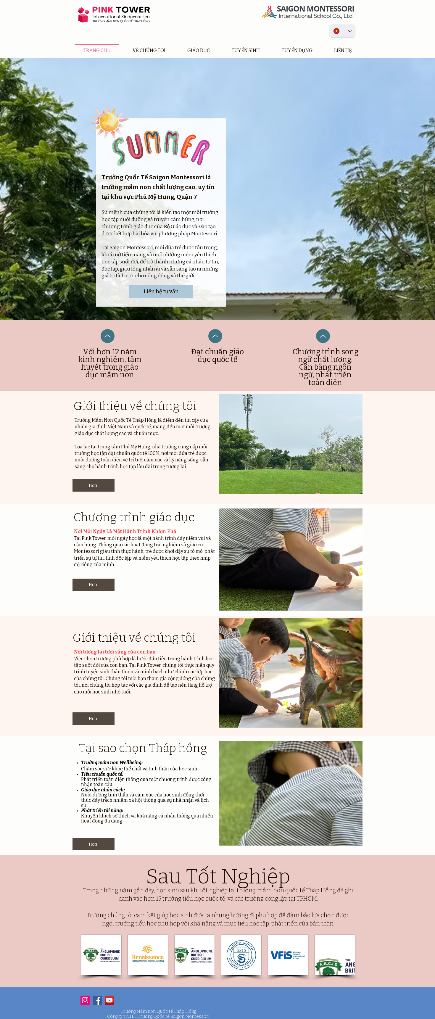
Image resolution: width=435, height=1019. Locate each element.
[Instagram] (85, 1000)
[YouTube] (109, 1000)
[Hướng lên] (108, 336)
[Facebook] (97, 1000)
